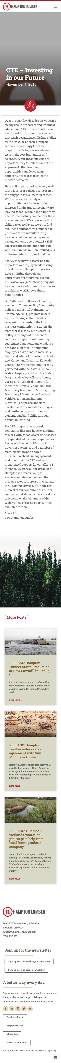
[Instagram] (17, 1008)
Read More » (15, 700)
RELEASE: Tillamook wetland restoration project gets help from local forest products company (26, 839)
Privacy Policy (49, 1050)
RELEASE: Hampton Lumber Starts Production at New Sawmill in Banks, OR (29, 669)
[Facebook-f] (5, 1008)
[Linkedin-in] (11, 1008)
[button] (55, 6)
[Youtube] (30, 1008)
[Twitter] (24, 1008)
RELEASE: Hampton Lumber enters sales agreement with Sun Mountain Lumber (25, 751)
